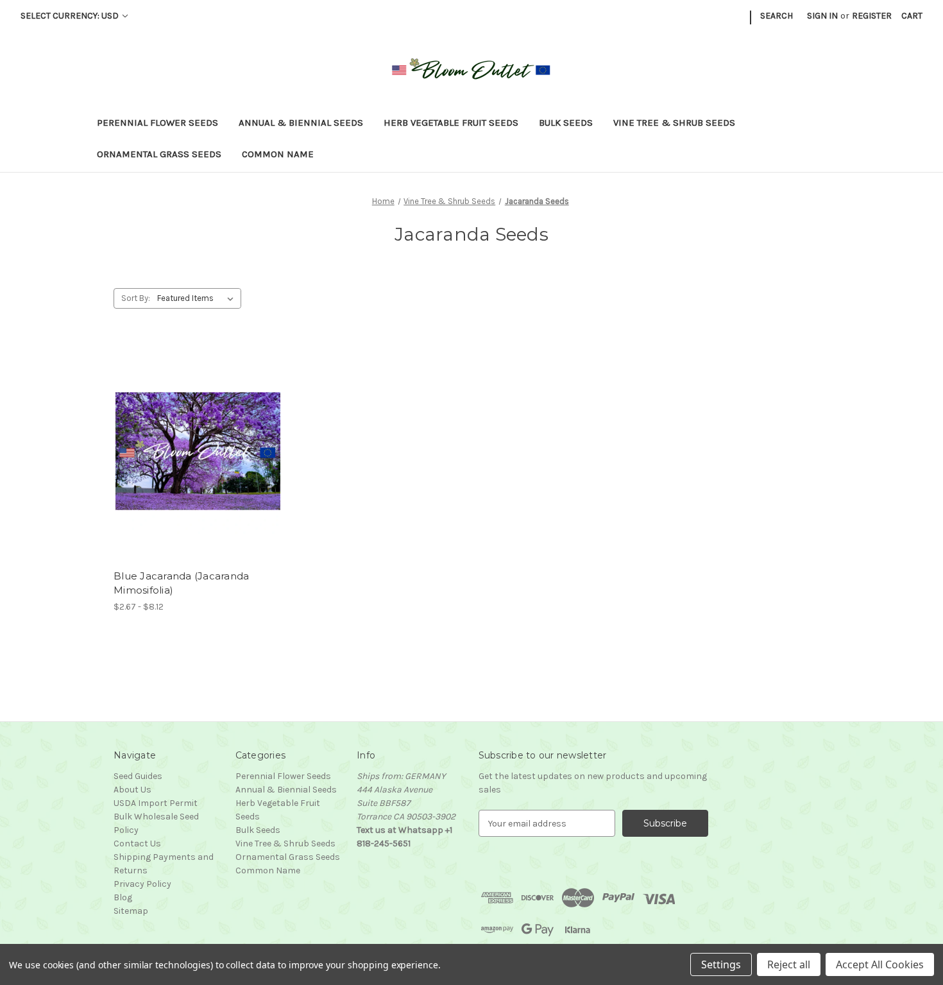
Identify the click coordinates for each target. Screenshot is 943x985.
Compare (194, 451)
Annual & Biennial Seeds (301, 122)
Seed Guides (138, 776)
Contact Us (137, 843)
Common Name (278, 154)
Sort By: (135, 298)
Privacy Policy (142, 883)
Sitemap (131, 910)
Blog (123, 897)
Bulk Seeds (566, 122)
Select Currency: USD (71, 15)
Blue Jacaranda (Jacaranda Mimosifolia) (181, 583)
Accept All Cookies (880, 964)
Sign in (822, 15)
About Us (132, 789)
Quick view (187, 429)
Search (776, 15)
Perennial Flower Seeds (157, 122)
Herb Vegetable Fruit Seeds (451, 122)
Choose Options (198, 473)
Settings (721, 964)
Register (872, 15)
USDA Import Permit (156, 803)
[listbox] (198, 298)
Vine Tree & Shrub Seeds (674, 122)
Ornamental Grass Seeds (159, 154)
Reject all (788, 964)
